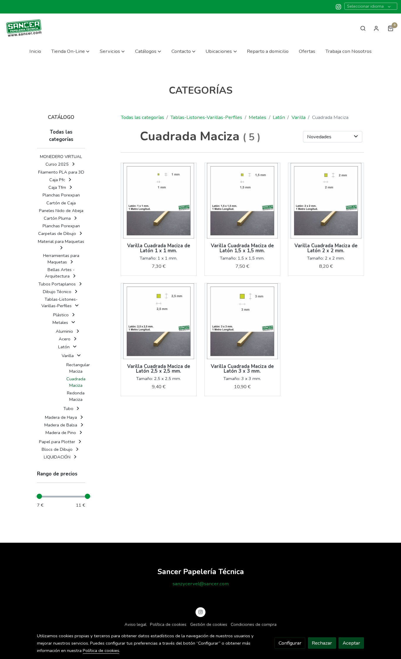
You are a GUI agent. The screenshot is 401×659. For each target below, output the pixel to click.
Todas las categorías (142, 117)
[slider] (39, 496)
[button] (70, 51)
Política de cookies (168, 624)
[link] (23, 28)
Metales (257, 117)
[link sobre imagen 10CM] (159, 201)
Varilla (299, 117)
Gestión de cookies (208, 624)
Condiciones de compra (254, 624)
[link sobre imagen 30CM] (242, 321)
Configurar (290, 643)
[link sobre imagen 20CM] (326, 201)
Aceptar (351, 643)
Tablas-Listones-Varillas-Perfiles (206, 117)
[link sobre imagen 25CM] (159, 321)
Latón (279, 117)
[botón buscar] (363, 28)
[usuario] (376, 28)
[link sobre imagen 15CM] (242, 201)
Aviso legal (135, 624)
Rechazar (322, 643)
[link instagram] (338, 6)
